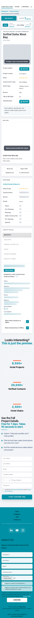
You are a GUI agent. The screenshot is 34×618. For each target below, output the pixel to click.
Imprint (9, 614)
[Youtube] (17, 530)
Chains (17, 6)
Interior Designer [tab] (10, 254)
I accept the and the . (18, 490)
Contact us (17, 520)
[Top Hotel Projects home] (17, 2)
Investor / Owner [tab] (10, 259)
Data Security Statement (17, 489)
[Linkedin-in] (11, 530)
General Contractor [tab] (11, 244)
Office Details (9, 270)
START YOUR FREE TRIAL (17, 497)
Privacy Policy (27, 596)
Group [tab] (6, 249)
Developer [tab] (7, 239)
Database (17, 514)
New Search (9, 18)
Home (17, 511)
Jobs (17, 517)
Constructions (7, 6)
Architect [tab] (7, 235)
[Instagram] (23, 530)
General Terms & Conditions (19, 614)
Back (5, 25)
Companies (25, 6)
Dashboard (4, 11)
